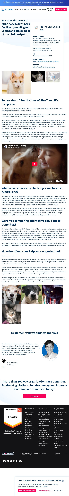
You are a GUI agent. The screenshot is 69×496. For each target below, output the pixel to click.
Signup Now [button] (34, 396)
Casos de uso (43, 409)
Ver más (45, 487)
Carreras (28, 421)
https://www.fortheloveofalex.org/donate (46, 61)
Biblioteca (28, 439)
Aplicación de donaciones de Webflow (58, 437)
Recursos (33, 9)
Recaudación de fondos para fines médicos (44, 421)
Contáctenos (29, 412)
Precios (26, 9)
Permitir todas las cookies (27, 490)
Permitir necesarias (44, 490)
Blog (26, 419)
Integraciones (59, 409)
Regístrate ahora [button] (61, 9)
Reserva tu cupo (45, 4)
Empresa (42, 9)
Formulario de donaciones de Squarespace (58, 419)
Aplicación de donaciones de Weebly (58, 430)
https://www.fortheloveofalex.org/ (44, 67)
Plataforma (17, 9)
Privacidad (28, 430)
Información (29, 409)
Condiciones (29, 428)
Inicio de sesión (50, 9)
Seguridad (28, 432)
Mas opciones (58, 490)
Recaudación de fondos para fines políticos (44, 415)
